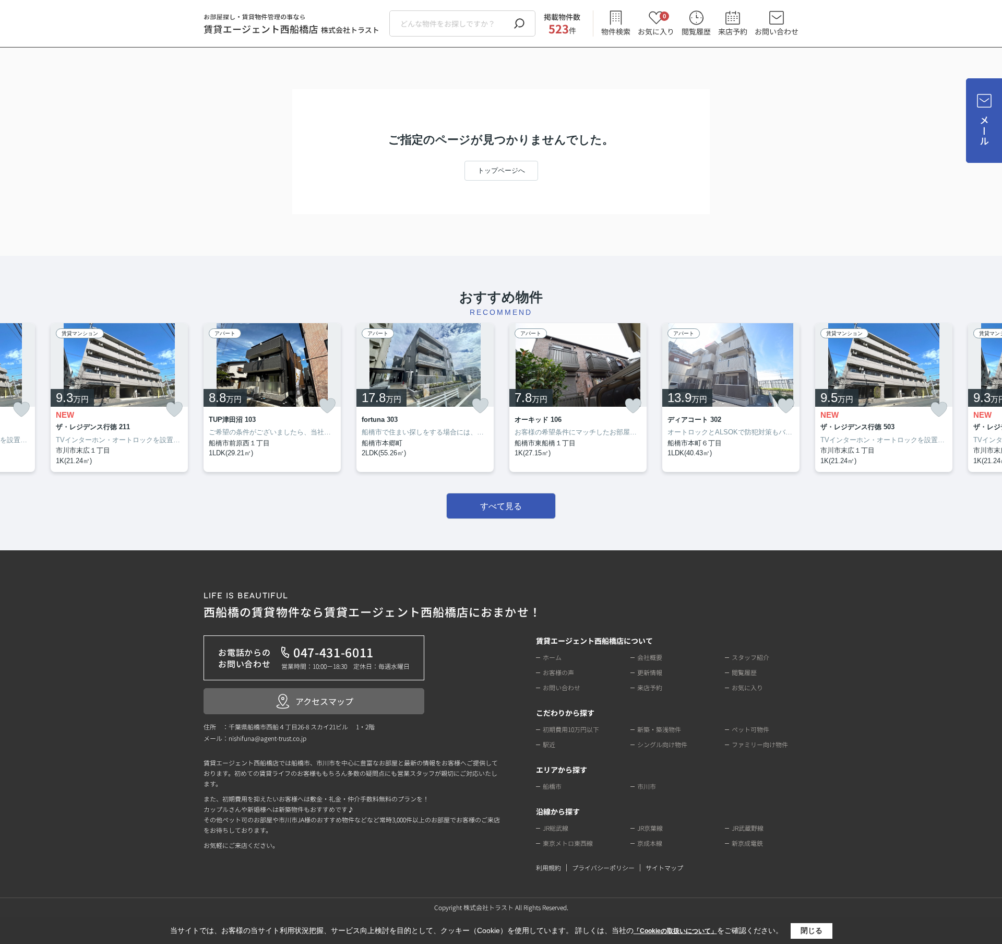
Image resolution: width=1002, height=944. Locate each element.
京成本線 (649, 843)
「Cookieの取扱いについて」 (675, 931)
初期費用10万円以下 (571, 729)
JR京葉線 (650, 827)
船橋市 (552, 786)
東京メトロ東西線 (568, 843)
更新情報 (649, 672)
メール (984, 130)
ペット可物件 (750, 729)
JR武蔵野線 (748, 827)
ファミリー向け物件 (760, 744)
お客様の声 (558, 672)
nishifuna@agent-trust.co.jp (267, 738)
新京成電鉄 (747, 843)
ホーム (552, 657)
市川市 (646, 786)
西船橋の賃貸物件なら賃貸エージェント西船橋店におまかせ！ (372, 606)
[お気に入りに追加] (21, 409)
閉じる (811, 930)
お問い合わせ (776, 31)
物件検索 (615, 31)
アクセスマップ (324, 701)
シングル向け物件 (662, 744)
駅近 (549, 744)
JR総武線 (555, 827)
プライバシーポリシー (603, 867)
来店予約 (732, 31)
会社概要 (649, 657)
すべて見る (501, 506)
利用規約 (548, 867)
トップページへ (501, 170)
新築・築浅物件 (659, 729)
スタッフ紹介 (750, 657)
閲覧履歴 (696, 31)
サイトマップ (664, 867)
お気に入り (656, 23)
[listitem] (272, 398)
